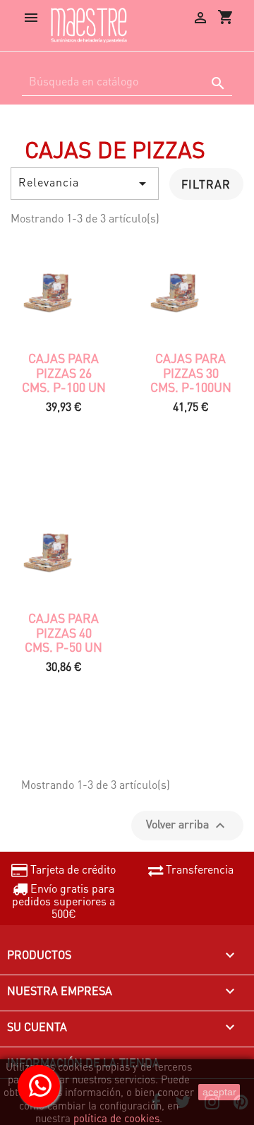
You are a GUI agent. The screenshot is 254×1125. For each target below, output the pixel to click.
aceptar (219, 1091)
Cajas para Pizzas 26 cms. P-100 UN (64, 372)
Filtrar (206, 184)
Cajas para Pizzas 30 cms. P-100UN (190, 372)
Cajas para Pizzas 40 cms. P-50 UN (63, 632)
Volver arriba (187, 825)
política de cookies (116, 1118)
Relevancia (84, 183)
